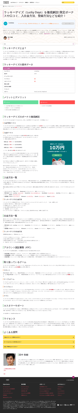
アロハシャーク (61, 393)
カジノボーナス (24, 388)
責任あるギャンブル (7, 397)
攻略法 (26, 2)
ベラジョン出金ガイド (44, 391)
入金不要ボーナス (43, 386)
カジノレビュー (12, 6)
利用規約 (5, 395)
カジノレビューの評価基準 (9, 388)
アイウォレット (16, 194)
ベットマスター (61, 391)
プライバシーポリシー (8, 393)
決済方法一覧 (24, 391)
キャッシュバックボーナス (45, 388)
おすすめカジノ (14, 2)
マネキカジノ (60, 386)
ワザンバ (60, 395)
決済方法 (32, 2)
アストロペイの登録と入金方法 (46, 393)
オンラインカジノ (25, 386)
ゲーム (37, 2)
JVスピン (59, 388)
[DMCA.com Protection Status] (72, 405)
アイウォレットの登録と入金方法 (46, 395)
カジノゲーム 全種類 (25, 393)
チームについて (6, 386)
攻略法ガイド (24, 395)
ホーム (6, 6)
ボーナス (21, 2)
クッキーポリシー (7, 391)
